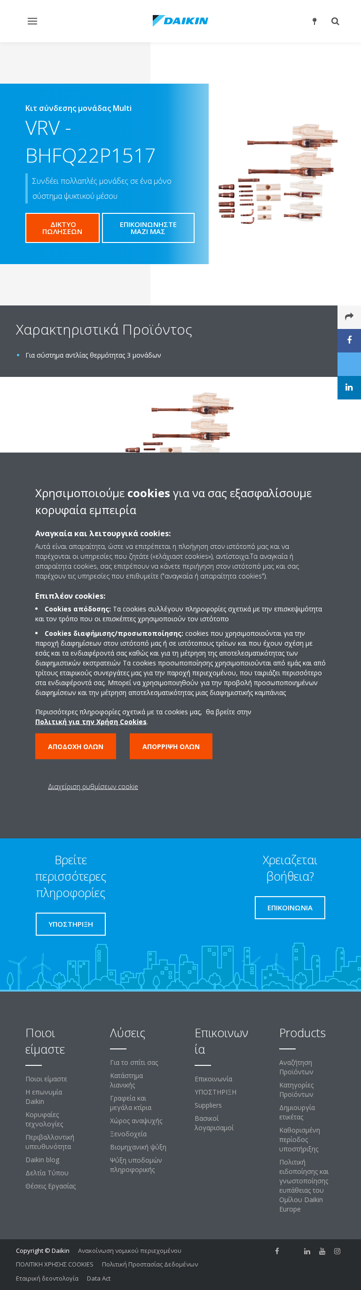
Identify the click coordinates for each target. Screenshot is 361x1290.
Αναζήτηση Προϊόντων (296, 1067)
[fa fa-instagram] (337, 1251)
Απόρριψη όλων (171, 746)
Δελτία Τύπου (47, 1172)
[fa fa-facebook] (277, 1251)
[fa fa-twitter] (292, 1251)
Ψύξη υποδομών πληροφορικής (136, 1165)
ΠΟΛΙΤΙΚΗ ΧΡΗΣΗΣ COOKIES (55, 1264)
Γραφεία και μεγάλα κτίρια (130, 1103)
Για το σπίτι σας (134, 1062)
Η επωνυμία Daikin (43, 1096)
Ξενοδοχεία (128, 1133)
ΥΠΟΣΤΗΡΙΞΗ (215, 1091)
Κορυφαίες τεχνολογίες (44, 1119)
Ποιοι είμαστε (46, 1078)
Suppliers (208, 1105)
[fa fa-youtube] (322, 1251)
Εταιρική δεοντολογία (47, 1278)
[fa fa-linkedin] (307, 1251)
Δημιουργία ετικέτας (297, 1112)
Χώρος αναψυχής (136, 1120)
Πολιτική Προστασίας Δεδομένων (150, 1264)
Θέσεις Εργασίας (50, 1185)
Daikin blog (42, 1159)
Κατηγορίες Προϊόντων (296, 1089)
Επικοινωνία (213, 1078)
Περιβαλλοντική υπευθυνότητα (49, 1142)
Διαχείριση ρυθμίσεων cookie (93, 786)
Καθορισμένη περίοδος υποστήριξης (299, 1139)
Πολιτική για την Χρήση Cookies (91, 721)
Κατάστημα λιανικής (126, 1080)
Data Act (98, 1278)
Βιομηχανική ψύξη (138, 1146)
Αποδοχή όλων (75, 746)
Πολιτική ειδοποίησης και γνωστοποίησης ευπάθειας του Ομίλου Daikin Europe (304, 1185)
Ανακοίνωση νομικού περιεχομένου (129, 1250)
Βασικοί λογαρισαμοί (214, 1123)
